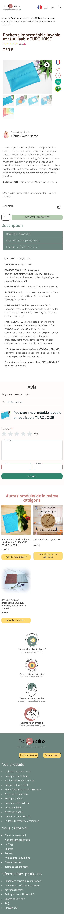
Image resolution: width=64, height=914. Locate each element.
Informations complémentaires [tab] (22, 240)
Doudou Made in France (17, 816)
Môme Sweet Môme (24, 136)
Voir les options (16, 620)
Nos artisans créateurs (17, 839)
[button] (47, 64)
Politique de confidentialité (19, 894)
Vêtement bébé (13, 807)
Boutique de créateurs (22, 18)
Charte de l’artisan (15, 899)
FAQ (7, 903)
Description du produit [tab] (18, 233)
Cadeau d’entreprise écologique (22, 821)
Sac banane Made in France (20, 780)
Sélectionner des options (48, 556)
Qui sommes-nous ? (15, 835)
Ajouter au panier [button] (16, 557)
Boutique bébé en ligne (17, 803)
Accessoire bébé (14, 812)
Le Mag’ (9, 844)
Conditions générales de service (22, 885)
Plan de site (11, 908)
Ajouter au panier (37, 217)
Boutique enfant (13, 798)
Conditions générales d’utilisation (23, 881)
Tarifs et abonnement (16, 866)
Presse (8, 853)
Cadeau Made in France (17, 771)
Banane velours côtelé (17, 785)
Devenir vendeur (14, 862)
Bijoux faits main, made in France (23, 789)
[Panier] (59, 7)
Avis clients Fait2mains (17, 857)
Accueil (5, 18)
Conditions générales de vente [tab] (22, 246)
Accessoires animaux (16, 794)
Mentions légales (14, 890)
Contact (9, 848)
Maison (38, 18)
